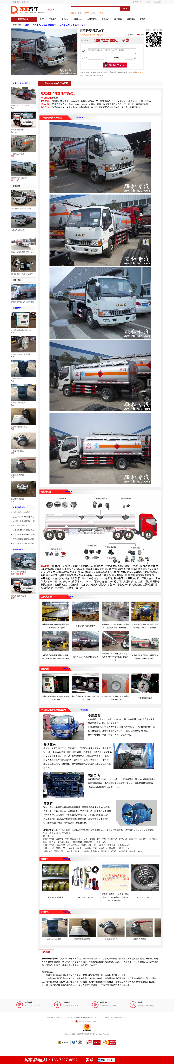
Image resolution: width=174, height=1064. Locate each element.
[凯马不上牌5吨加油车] (23, 112)
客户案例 (118, 19)
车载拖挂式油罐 (17, 154)
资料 (107, 75)
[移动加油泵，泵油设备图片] (23, 256)
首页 (42, 19)
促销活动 (131, 19)
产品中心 (52, 19)
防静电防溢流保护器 (19, 427)
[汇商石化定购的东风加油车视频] (23, 285)
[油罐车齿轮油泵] (23, 361)
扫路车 (94, 13)
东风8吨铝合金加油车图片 (21, 208)
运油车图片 (17, 186)
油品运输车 (64, 25)
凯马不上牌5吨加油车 (19, 130)
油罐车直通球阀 (17, 475)
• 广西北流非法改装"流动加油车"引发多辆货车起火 (31, 539)
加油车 (76, 25)
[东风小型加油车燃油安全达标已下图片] (23, 235)
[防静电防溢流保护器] (23, 409)
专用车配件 (92, 19)
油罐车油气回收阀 (18, 403)
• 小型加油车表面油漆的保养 (22, 517)
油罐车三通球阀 (17, 499)
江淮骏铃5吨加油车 (18, 572)
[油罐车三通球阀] (23, 482)
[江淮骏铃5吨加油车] (23, 554)
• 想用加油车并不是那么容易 (22, 530)
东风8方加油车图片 (18, 230)
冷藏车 (100, 13)
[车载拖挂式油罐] (23, 136)
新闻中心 (105, 19)
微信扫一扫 (137, 2)
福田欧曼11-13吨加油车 (20, 106)
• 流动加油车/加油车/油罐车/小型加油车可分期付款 (31, 544)
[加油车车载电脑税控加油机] (23, 313)
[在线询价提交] (115, 65)
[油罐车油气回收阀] (23, 385)
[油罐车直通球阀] (23, 457)
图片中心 (65, 19)
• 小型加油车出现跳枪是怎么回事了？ (26, 535)
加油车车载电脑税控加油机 (22, 330)
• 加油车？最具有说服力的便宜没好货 (26, 521)
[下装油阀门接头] (23, 433)
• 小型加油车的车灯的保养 (21, 512)
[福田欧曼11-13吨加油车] (23, 88)
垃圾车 (87, 13)
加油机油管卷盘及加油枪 (21, 354)
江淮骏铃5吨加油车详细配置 (55, 83)
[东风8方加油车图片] (23, 213)
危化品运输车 (50, 25)
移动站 (148, 2)
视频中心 (78, 19)
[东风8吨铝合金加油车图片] (23, 191)
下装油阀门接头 (17, 451)
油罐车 (80, 13)
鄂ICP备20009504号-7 (118, 1017)
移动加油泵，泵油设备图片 (22, 274)
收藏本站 (157, 2)
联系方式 (144, 19)
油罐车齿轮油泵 (17, 379)
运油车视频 (17, 280)
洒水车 (73, 13)
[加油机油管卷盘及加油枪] (23, 337)
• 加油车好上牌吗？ (19, 526)
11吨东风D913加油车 (19, 178)
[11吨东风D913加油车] (23, 160)
